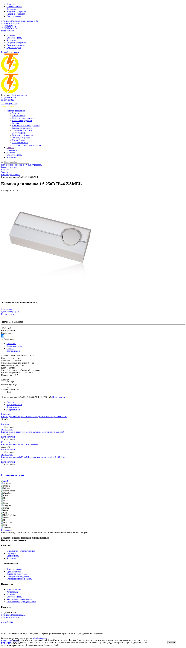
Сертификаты (13, 556)
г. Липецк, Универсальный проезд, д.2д (19, 21)
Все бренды (6, 530)
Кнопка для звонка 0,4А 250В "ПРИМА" (20, 444)
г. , (13, 615)
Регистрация (12, 592)
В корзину (6, 424)
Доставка (11, 4)
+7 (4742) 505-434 (9, 28)
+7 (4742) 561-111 (9, 104)
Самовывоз (6, 309)
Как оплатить (7, 314)
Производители (12, 475)
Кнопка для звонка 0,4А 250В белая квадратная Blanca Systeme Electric (34, 416)
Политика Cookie (52, 645)
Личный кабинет (14, 589)
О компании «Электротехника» (21, 551)
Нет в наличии (59, 397)
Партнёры (11, 553)
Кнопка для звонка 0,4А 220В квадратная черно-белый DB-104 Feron (33, 457)
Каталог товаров (14, 569)
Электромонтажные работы (19, 579)
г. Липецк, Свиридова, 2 (12, 23)
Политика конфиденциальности (21, 601)
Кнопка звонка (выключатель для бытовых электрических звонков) (32, 432)
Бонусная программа (16, 11)
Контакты (11, 9)
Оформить (37, 165)
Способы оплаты (14, 6)
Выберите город (19, 95)
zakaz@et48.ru (7, 100)
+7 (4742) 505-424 (9, 26)
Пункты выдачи (14, 16)
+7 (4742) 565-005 (9, 97)
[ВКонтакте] (2, 335)
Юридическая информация (19, 599)
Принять (171, 643)
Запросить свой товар (17, 574)
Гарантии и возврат (16, 14)
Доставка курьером (10, 312)
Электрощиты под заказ (18, 576)
